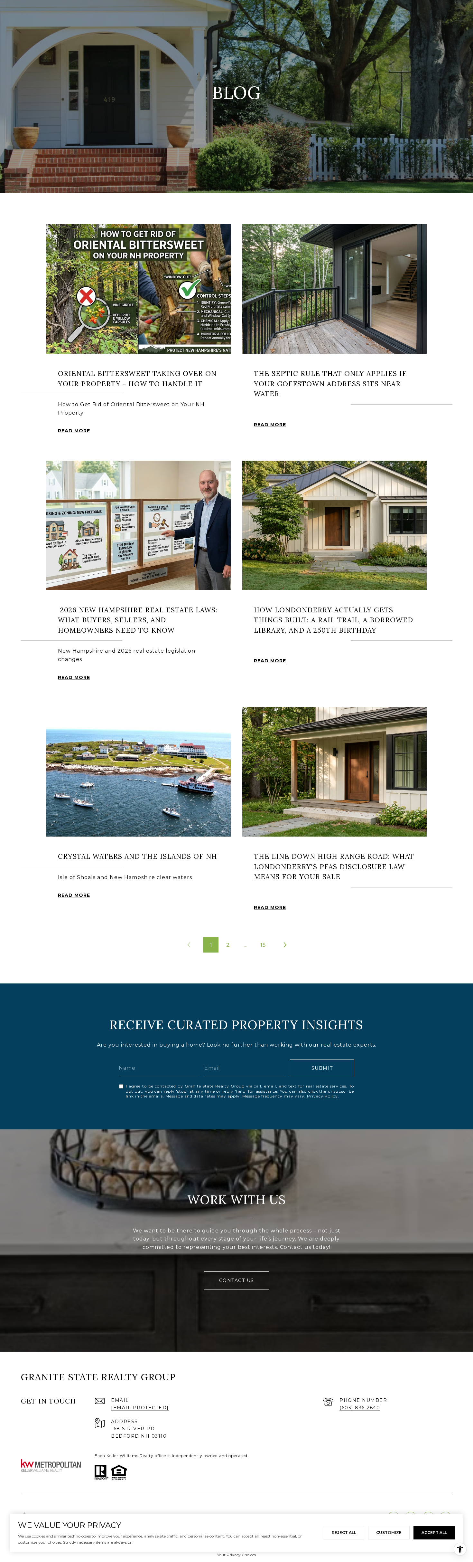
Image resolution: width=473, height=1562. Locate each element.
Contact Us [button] (236, 1280)
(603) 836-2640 (359, 1408)
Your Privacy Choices (236, 1554)
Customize (389, 1532)
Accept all (434, 1532)
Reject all (344, 1532)
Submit (322, 1068)
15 (263, 945)
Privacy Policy (322, 1096)
